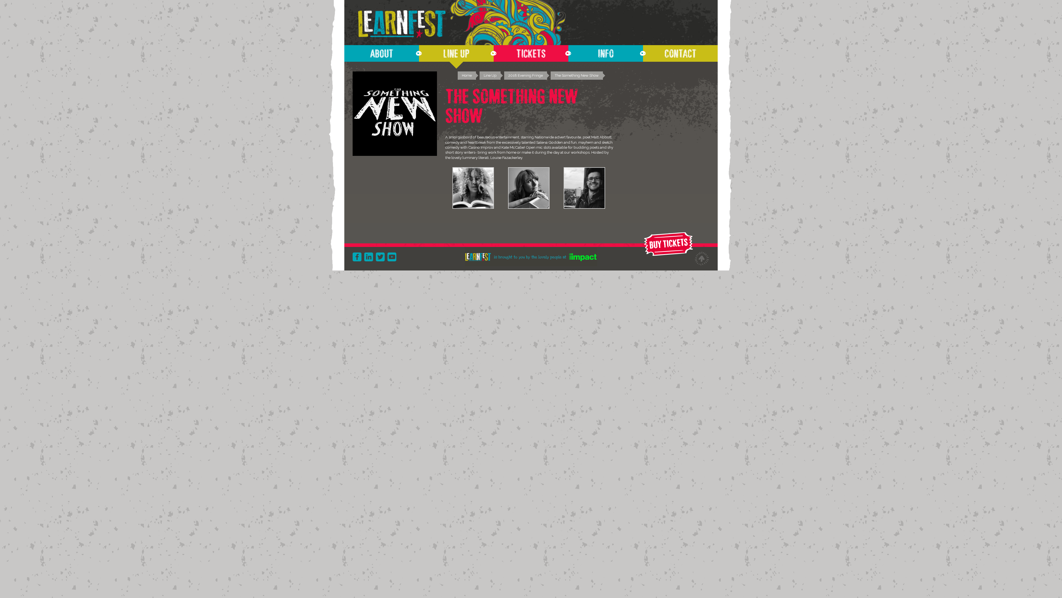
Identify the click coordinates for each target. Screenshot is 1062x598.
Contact (680, 52)
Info (606, 52)
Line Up (456, 52)
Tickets (531, 52)
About (381, 52)
